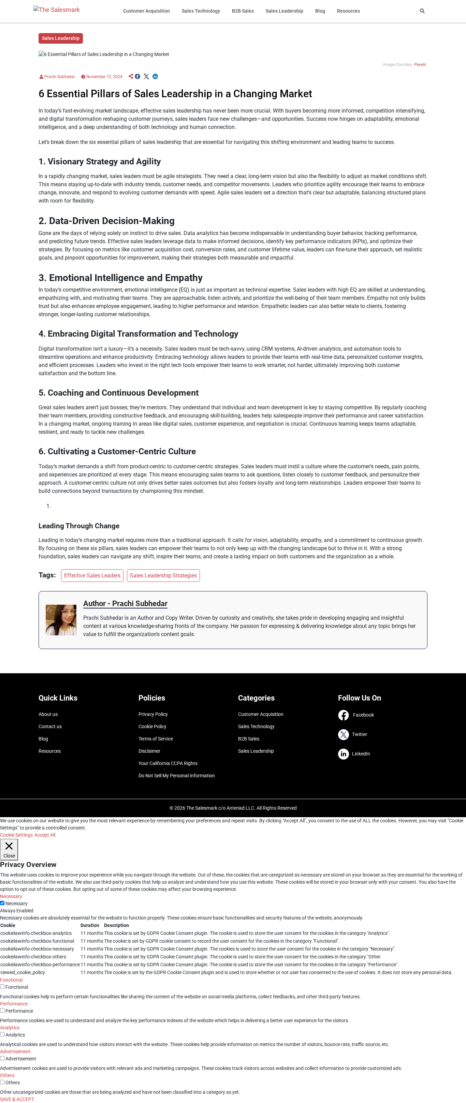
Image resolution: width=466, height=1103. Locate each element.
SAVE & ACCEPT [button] (17, 1099)
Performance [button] (14, 1003)
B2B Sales (243, 11)
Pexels (420, 64)
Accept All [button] (44, 835)
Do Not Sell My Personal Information (177, 775)
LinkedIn (359, 753)
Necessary (16, 903)
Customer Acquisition (146, 11)
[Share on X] (146, 77)
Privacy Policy (153, 714)
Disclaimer (149, 751)
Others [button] (7, 1075)
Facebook (361, 714)
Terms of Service (156, 738)
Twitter (358, 734)
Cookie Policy (152, 726)
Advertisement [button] (15, 1051)
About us (48, 714)
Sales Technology (201, 11)
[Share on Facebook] (137, 77)
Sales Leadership (284, 11)
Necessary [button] (11, 896)
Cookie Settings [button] (16, 835)
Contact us (50, 726)
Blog (320, 11)
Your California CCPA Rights (168, 763)
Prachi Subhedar (59, 76)
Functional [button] (11, 980)
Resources (348, 11)
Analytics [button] (9, 1027)
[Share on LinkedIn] (155, 77)
